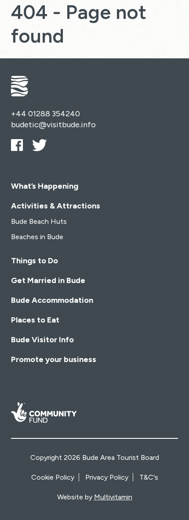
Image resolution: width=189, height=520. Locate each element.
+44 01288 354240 (45, 113)
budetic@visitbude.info (53, 124)
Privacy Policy (106, 477)
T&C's (148, 477)
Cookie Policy (52, 477)
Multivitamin (113, 497)
